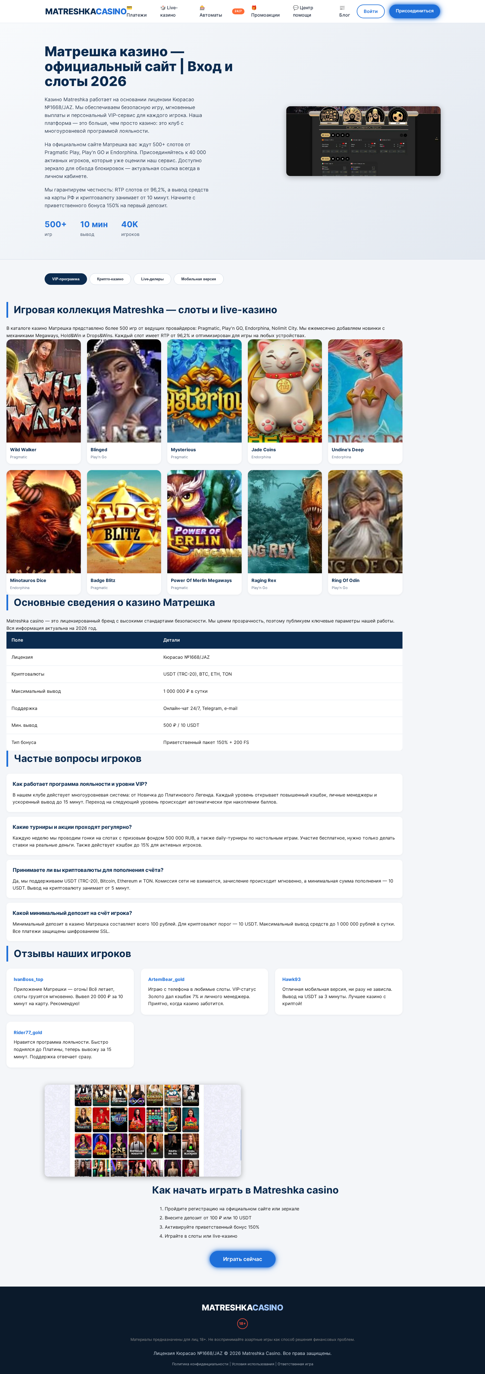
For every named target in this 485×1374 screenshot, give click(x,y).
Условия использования (253, 1364)
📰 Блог (344, 11)
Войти (371, 11)
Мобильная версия (198, 279)
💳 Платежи (137, 11)
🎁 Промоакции (265, 11)
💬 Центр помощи (303, 11)
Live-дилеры (152, 279)
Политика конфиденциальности (200, 1364)
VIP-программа (65, 279)
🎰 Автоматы (221, 11)
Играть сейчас (242, 1259)
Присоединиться (415, 10)
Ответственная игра (295, 1364)
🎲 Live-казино (169, 11)
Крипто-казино (110, 279)
